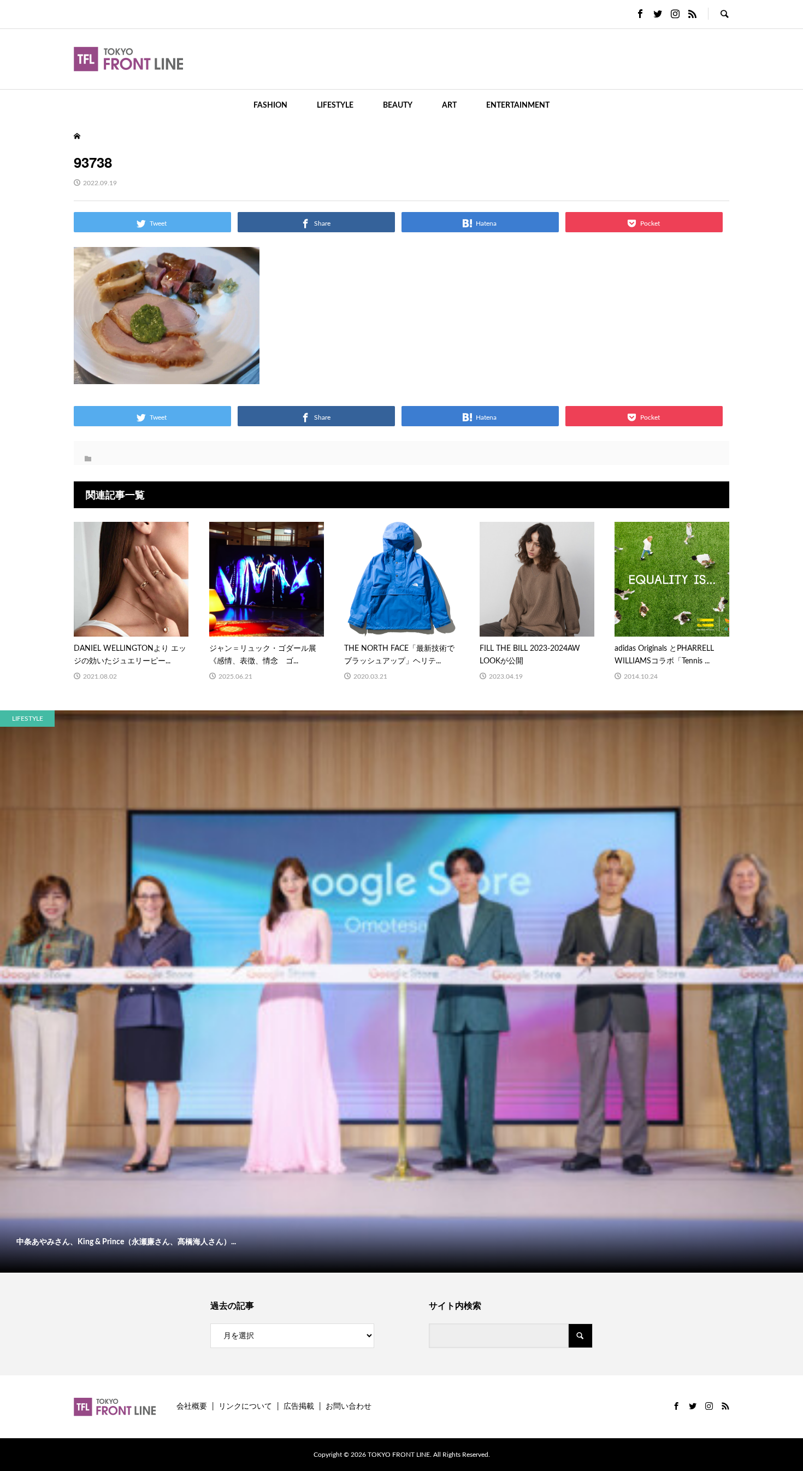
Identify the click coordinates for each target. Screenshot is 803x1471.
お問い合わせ (348, 1406)
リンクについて (245, 1406)
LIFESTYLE (335, 105)
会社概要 (191, 1406)
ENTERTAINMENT (518, 105)
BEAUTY (397, 105)
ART (449, 105)
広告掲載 (299, 1406)
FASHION (270, 105)
